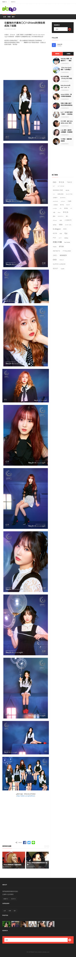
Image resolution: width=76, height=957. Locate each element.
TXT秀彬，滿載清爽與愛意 (66, 140)
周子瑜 (62, 205)
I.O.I (54, 194)
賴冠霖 (67, 190)
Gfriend (55, 220)
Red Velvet (67, 242)
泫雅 (54, 212)
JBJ (61, 208)
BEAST (55, 268)
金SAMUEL (63, 197)
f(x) (66, 233)
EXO (54, 182)
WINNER (63, 255)
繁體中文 (4, 2)
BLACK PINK (69, 194)
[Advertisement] (50, 8)
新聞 (9, 17)
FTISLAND (67, 251)
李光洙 (61, 182)
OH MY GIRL (68, 225)
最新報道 (57, 53)
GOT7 (60, 238)
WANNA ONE (58, 190)
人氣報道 (68, 53)
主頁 (4, 17)
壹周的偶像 (60, 194)
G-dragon (57, 229)
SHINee (66, 238)
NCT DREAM (61, 186)
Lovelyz (55, 208)
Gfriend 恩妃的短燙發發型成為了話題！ (13, 864)
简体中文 (13, 2)
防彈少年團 (57, 242)
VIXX (60, 224)
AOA (64, 229)
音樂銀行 (55, 197)
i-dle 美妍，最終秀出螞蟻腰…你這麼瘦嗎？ (66, 132)
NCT (54, 186)
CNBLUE (61, 260)
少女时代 (68, 220)
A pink (62, 268)
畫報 (54, 216)
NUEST (68, 205)
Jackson (63, 201)
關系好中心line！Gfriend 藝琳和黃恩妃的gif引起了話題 (37, 864)
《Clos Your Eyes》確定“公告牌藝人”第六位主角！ (66, 69)
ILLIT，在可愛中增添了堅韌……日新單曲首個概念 (66, 114)
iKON (55, 233)
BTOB (61, 246)
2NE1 (55, 255)
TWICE (69, 182)
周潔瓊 (66, 208)
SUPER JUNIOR (59, 264)
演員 (60, 220)
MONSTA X (60, 216)
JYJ (71, 208)
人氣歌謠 (55, 205)
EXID (55, 259)
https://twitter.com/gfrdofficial (26, 796)
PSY (54, 237)
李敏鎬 (54, 246)
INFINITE (56, 251)
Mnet (59, 212)
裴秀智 (54, 225)
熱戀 (61, 233)
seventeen (55, 201)
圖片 (13, 17)
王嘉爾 (69, 201)
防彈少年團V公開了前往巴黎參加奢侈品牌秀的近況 (66, 105)
